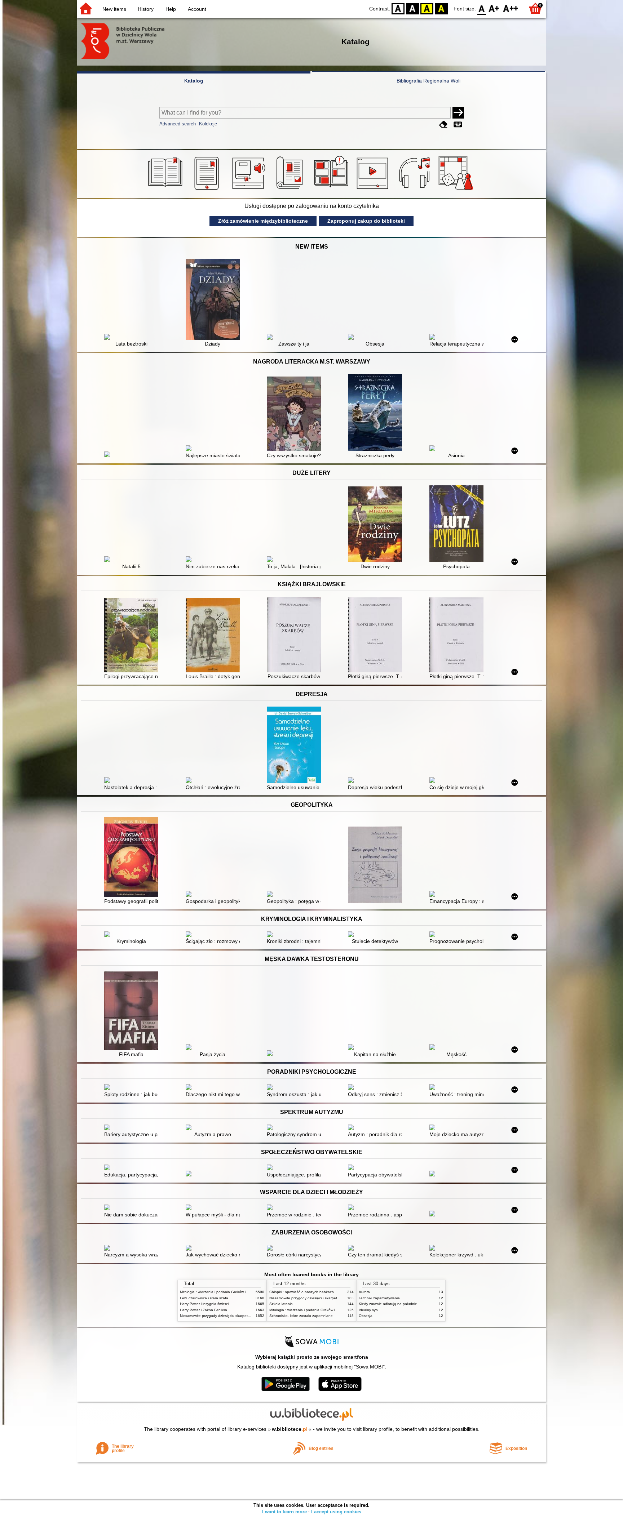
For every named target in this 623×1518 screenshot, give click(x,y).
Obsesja (365, 1316)
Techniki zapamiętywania (379, 1298)
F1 (494, 8)
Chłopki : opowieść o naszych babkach (301, 1292)
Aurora (364, 1292)
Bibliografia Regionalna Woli (428, 81)
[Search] (458, 113)
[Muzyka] (415, 190)
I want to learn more (284, 1511)
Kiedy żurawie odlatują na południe (388, 1304)
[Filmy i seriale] (373, 190)
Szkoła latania (281, 1304)
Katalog (193, 81)
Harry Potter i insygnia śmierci (204, 1304)
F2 (510, 8)
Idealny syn (368, 1310)
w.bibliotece (290, 1429)
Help (170, 9)
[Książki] (166, 190)
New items (114, 9)
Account (197, 9)
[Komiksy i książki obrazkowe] (332, 190)
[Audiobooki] (249, 190)
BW (412, 8)
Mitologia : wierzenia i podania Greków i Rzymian (220, 1292)
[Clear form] (443, 124)
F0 (481, 8)
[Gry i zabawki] (457, 190)
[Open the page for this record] (133, 337)
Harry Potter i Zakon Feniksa (203, 1310)
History (146, 9)
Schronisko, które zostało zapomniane (301, 1316)
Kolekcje (208, 123)
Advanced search (177, 123)
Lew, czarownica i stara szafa (204, 1298)
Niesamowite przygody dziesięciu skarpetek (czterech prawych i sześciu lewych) (245, 1316)
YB (427, 8)
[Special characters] (458, 124)
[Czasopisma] (290, 190)
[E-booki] (208, 190)
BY (441, 8)
